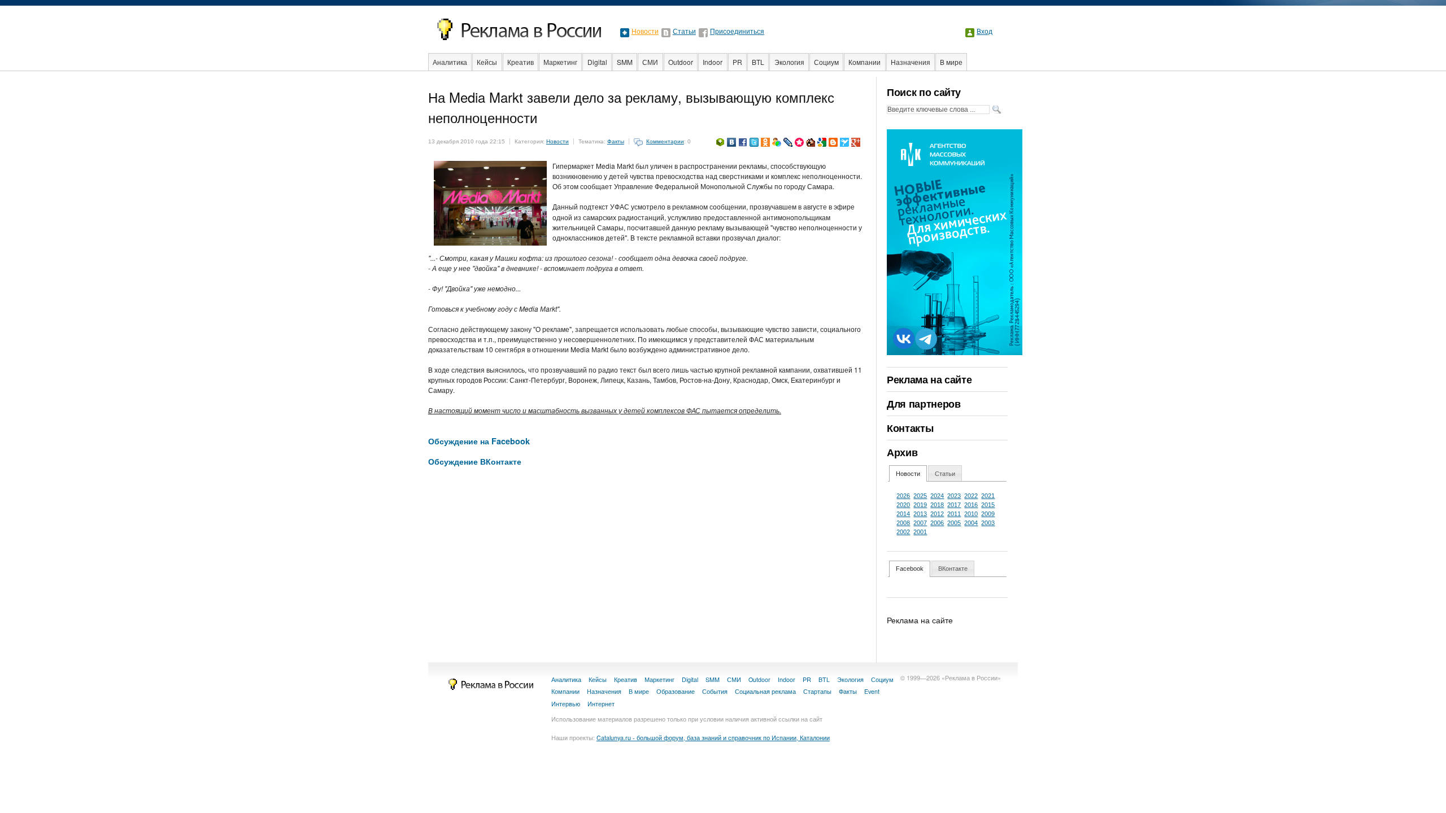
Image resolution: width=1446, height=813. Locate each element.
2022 (971, 495)
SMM (625, 62)
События (715, 691)
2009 (988, 513)
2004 (971, 522)
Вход (984, 32)
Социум (826, 62)
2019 (920, 504)
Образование (675, 691)
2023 (954, 495)
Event (871, 691)
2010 (971, 513)
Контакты (910, 428)
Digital (597, 62)
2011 (954, 513)
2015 (988, 504)
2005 (954, 522)
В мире (951, 62)
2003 (988, 522)
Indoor (712, 62)
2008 (903, 522)
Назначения (910, 62)
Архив (902, 452)
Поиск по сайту (924, 92)
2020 (903, 504)
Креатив (520, 62)
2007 (920, 522)
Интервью (565, 704)
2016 (971, 504)
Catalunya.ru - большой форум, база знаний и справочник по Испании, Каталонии (713, 737)
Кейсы (487, 62)
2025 (920, 495)
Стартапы (817, 691)
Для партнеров (923, 403)
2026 (903, 495)
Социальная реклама (765, 691)
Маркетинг (560, 62)
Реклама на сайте (929, 379)
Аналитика (450, 62)
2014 (903, 513)
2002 (903, 531)
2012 (937, 513)
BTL (758, 62)
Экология (789, 62)
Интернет (601, 704)
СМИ (650, 62)
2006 (937, 522)
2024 (937, 495)
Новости (645, 32)
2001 (920, 531)
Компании (864, 62)
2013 (920, 513)
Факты (615, 141)
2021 (988, 495)
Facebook (910, 568)
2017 (954, 504)
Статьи (684, 32)
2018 (937, 504)
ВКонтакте (953, 568)
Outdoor (680, 62)
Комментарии (665, 141)
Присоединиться (737, 32)
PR (737, 62)
